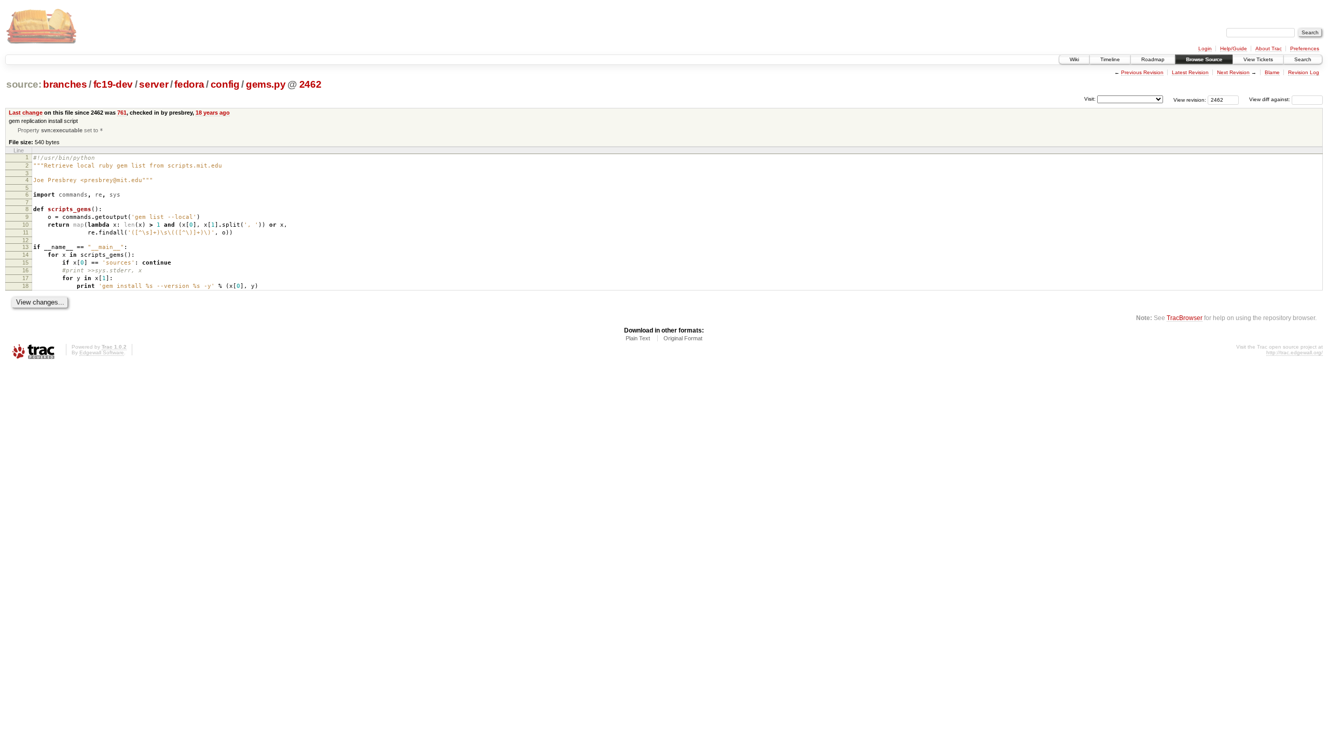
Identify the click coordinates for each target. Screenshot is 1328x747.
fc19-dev (113, 84)
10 (25, 225)
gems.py (266, 84)
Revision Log (1303, 72)
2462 (310, 84)
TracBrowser (1184, 317)
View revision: (1189, 99)
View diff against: (1270, 99)
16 (25, 270)
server (153, 84)
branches (65, 84)
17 (25, 278)
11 (26, 232)
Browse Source (1204, 59)
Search (1302, 59)
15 (25, 262)
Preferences (1304, 48)
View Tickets (1258, 59)
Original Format (682, 338)
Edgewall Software (101, 352)
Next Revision (1233, 72)
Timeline (1110, 59)
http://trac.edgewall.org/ (1294, 352)
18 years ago (213, 112)
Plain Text (638, 338)
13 (25, 247)
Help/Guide (1233, 48)
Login (1205, 48)
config (225, 84)
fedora (189, 84)
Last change (26, 112)
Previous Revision (1142, 72)
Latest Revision (1190, 72)
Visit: (1090, 99)
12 (25, 240)
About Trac (1268, 48)
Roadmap (1153, 59)
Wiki (1074, 59)
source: (24, 84)
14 (25, 255)
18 (25, 286)
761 (122, 112)
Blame (1272, 72)
